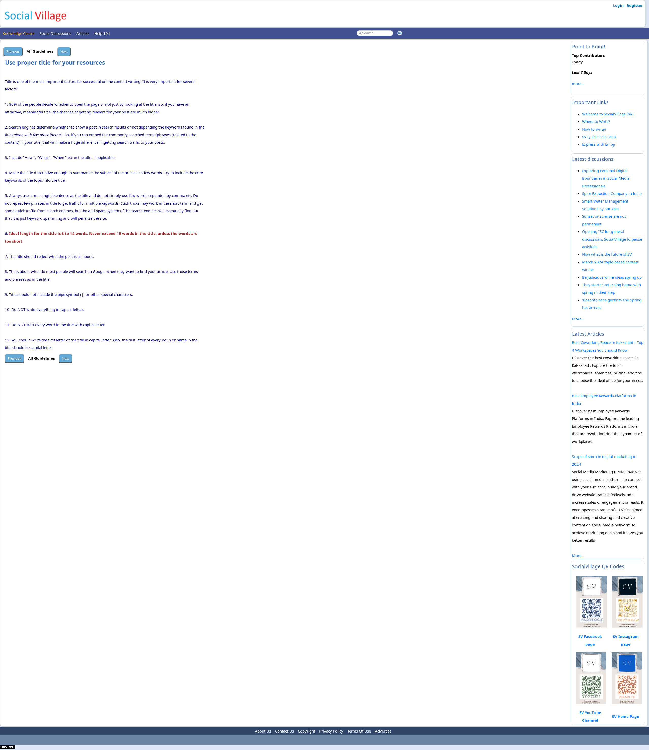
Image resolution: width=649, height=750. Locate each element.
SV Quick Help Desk (599, 136)
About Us (263, 731)
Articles (82, 33)
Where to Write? (596, 121)
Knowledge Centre (18, 33)
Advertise (383, 731)
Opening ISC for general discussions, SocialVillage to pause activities (612, 239)
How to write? (594, 129)
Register (635, 5)
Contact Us (284, 731)
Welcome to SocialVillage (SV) (608, 113)
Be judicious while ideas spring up (612, 277)
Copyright (306, 731)
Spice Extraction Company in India (612, 193)
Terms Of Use (359, 731)
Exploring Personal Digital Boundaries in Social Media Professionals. (605, 178)
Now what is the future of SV (607, 254)
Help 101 (102, 33)
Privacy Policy (331, 731)
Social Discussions (55, 33)
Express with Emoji (598, 144)
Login (618, 5)
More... (578, 318)
